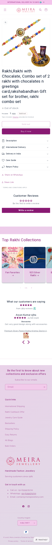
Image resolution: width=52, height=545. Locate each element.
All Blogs (9, 440)
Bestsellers (10, 423)
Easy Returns (11, 435)
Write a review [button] (25, 210)
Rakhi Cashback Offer (14, 412)
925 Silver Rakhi (35, 274)
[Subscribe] (44, 387)
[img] (26, 305)
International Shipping (15, 406)
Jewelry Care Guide (14, 418)
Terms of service (27, 541)
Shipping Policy (12, 429)
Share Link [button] (9, 182)
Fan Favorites (12, 272)
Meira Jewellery (15, 537)
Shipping (15, 117)
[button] (5, 10)
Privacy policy (13, 541)
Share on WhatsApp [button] (14, 175)
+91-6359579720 (28, 493)
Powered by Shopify (28, 537)
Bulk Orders (10, 446)
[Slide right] (31, 288)
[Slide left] (20, 288)
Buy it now (26, 131)
